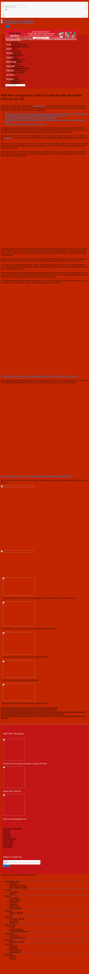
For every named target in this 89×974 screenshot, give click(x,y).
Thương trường (16, 908)
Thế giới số (15, 68)
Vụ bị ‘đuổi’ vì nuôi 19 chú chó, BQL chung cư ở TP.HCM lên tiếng (30, 118)
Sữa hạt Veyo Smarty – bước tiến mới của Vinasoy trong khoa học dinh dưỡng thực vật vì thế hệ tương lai (46, 114)
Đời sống (9, 79)
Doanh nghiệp (16, 53)
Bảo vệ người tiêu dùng (19, 888)
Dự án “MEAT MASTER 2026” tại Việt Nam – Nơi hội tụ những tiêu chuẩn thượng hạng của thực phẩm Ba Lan (43, 712)
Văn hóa (9, 53)
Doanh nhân (14, 906)
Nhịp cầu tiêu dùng (13, 40)
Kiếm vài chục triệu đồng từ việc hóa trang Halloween (20, 680)
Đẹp (11, 915)
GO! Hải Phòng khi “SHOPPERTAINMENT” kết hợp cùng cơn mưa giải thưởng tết (32, 714)
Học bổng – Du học (18, 59)
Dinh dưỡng (14, 952)
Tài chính (13, 904)
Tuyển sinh (14, 923)
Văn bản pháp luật (18, 72)
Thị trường (15, 42)
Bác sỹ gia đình (15, 950)
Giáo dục (9, 57)
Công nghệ (10, 66)
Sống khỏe (15, 79)
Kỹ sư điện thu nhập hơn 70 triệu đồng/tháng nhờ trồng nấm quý (24, 703)
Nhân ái (14, 83)
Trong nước (15, 46)
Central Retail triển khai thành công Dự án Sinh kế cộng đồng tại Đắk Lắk (29, 708)
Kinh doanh (14, 902)
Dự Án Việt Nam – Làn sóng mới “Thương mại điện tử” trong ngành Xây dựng (35, 116)
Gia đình (14, 81)
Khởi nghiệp (15, 51)
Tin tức (9, 44)
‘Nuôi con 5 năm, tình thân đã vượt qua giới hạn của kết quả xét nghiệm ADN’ (37, 476)
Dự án (13, 64)
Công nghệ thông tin (18, 70)
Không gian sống (17, 66)
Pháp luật (10, 70)
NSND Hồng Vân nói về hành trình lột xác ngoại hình (25, 124)
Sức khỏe (10, 75)
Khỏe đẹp (14, 77)
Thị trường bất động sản (19, 931)
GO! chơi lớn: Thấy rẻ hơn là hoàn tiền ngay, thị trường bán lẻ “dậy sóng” (29, 710)
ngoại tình (8, 138)
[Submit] (6, 9)
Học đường (14, 921)
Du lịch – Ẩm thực (17, 55)
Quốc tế (13, 49)
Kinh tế (9, 49)
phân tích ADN (38, 106)
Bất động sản (11, 62)
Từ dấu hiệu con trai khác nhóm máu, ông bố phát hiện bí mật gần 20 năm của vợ (39, 376)
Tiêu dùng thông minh (19, 44)
